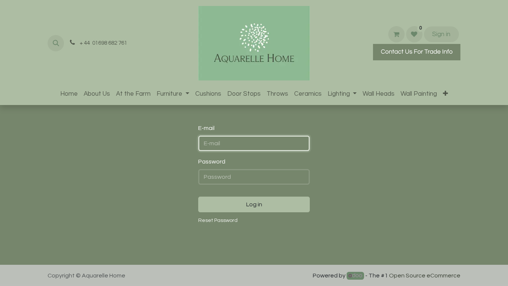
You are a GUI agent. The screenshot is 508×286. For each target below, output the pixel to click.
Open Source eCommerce (424, 276)
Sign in (441, 34)
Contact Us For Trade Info (417, 51)
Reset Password (218, 220)
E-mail (206, 128)
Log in (254, 204)
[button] (56, 43)
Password (211, 162)
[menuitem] (69, 94)
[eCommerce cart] (396, 34)
